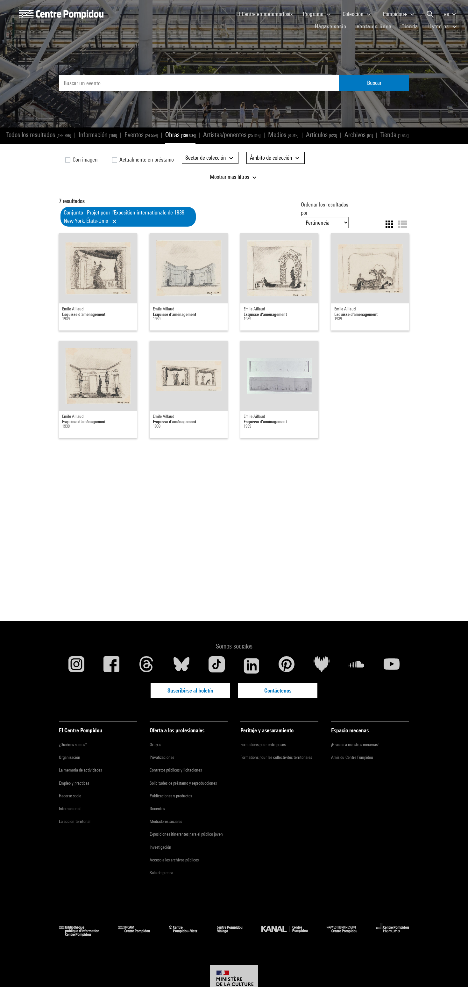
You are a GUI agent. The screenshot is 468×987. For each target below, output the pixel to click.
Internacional (70, 808)
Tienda (412, 26)
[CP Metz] (188, 934)
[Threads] (146, 665)
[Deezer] (321, 665)
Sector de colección (206, 157)
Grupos (155, 744)
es (447, 14)
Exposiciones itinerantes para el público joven (186, 834)
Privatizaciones (162, 757)
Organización (69, 757)
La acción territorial (74, 821)
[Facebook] (111, 665)
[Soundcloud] (356, 665)
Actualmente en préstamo (146, 159)
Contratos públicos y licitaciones (176, 770)
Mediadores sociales (166, 821)
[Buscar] (430, 14)
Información (98, 135)
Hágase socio (333, 26)
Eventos (141, 135)
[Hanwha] (392, 934)
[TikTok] (216, 665)
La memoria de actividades (80, 770)
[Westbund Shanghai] (347, 934)
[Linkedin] (251, 665)
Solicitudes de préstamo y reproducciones (183, 783)
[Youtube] (391, 665)
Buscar (374, 82)
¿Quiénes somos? (73, 744)
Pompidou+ (395, 14)
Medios (283, 135)
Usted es (439, 26)
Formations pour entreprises (263, 744)
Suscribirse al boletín (190, 690)
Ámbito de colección (272, 157)
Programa (314, 14)
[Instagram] (76, 665)
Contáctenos (277, 690)
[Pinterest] (286, 665)
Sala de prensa (161, 872)
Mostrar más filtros (230, 176)
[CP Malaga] (234, 934)
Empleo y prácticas (74, 783)
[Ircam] (139, 934)
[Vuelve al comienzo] (453, 972)
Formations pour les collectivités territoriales (276, 757)
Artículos (321, 135)
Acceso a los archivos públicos (174, 859)
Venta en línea (374, 26)
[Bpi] (84, 934)
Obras (180, 135)
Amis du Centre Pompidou (352, 757)
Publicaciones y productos (171, 795)
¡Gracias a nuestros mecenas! (355, 744)
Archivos (358, 135)
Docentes (157, 808)
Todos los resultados (38, 135)
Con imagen (84, 159)
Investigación (160, 847)
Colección (354, 14)
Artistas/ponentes (231, 135)
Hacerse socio (70, 795)
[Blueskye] (181, 665)
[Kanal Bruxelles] (289, 934)
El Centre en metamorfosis (267, 13)
